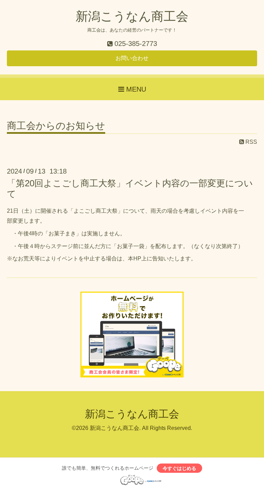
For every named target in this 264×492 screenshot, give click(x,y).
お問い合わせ (132, 58)
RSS (250, 142)
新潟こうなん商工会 (132, 16)
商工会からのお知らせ (56, 126)
